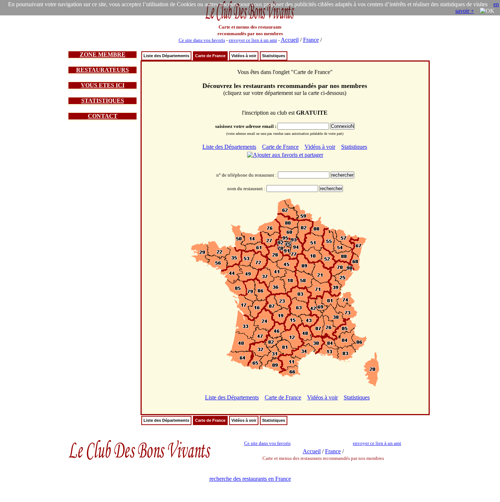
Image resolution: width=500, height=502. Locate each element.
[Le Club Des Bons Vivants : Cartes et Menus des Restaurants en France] (250, 20)
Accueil (290, 40)
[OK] (487, 11)
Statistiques (273, 55)
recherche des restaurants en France (250, 479)
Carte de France (210, 55)
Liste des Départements (166, 55)
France (311, 40)
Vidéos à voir (243, 55)
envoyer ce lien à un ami (253, 40)
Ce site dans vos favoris (202, 40)
